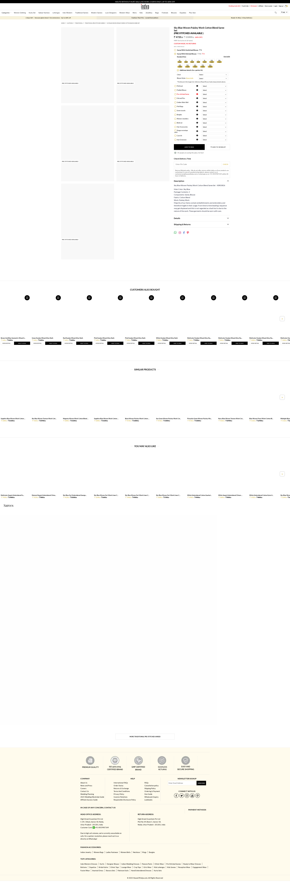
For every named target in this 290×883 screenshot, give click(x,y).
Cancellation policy (151, 786)
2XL (212, 60)
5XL (187, 65)
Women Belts (126, 852)
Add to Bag (189, 147)
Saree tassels (181, 110)
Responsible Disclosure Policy (125, 800)
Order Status (118, 786)
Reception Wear (184, 867)
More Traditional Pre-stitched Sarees (145, 736)
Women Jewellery (182, 119)
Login (275, 6)
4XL (180, 65)
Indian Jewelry (85, 852)
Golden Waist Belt (182, 102)
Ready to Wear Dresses (192, 864)
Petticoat (180, 86)
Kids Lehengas (159, 867)
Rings (144, 852)
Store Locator (268, 6)
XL (204, 60)
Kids (141, 13)
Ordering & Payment (152, 791)
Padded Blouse (181, 90)
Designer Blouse (113, 864)
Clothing (70, 23)
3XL (219, 60)
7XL (203, 65)
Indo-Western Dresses (88, 864)
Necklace (136, 852)
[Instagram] (187, 795)
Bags (157, 13)
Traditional (79, 23)
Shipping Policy (150, 788)
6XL (195, 65)
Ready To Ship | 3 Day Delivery (241, 18)
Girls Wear (147, 867)
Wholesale (253, 6)
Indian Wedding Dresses (130, 864)
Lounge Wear (126, 867)
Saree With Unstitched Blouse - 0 (189, 50)
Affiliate (261, 6)
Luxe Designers (110, 13)
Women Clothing (20, 13)
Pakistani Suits (123, 870)
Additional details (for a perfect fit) (191, 70)
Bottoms (83, 867)
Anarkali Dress (97, 870)
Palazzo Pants (147, 864)
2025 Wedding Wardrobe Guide (92, 797)
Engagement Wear (200, 867)
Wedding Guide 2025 (234, 6)
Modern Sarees (96, 13)
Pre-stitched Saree (183, 94)
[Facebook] (176, 795)
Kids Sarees (171, 867)
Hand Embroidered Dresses (141, 870)
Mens (135, 13)
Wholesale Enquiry (151, 797)
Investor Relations (120, 797)
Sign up (281, 6)
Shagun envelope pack (181, 131)
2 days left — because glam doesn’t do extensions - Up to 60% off (48, 18)
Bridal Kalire (103, 867)
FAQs (146, 783)
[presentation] (8, 318)
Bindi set (179, 123)
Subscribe (201, 783)
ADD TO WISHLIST (219, 147)
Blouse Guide (189, 78)
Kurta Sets (158, 870)
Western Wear (124, 13)
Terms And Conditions (122, 791)
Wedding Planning (87, 794)
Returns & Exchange (121, 788)
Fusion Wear (85, 870)
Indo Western (67, 13)
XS (179, 60)
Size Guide (227, 56)
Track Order (245, 6)
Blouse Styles (181, 78)
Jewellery (149, 13)
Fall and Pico (181, 98)
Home (63, 23)
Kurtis (102, 864)
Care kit (179, 136)
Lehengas (56, 13)
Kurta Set (32, 13)
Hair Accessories (182, 127)
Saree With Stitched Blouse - (190, 54)
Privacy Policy (119, 794)
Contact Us (84, 791)
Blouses (174, 13)
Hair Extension (181, 140)
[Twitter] (181, 795)
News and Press (86, 786)
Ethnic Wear (159, 864)
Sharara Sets (110, 870)
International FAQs (121, 783)
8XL (210, 65)
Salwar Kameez (44, 13)
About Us (83, 783)
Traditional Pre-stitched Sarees (95, 23)
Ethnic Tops (114, 867)
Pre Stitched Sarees (173, 864)
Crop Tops (137, 867)
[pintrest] (197, 795)
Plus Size (192, 13)
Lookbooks (148, 800)
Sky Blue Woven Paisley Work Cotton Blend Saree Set (123, 23)
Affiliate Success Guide (89, 800)
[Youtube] (192, 795)
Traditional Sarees (81, 13)
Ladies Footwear (112, 852)
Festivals (165, 13)
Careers (83, 788)
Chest (179, 75)
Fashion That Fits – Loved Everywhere (145, 18)
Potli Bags (180, 106)
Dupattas (183, 13)
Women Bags (99, 852)
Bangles (179, 115)
